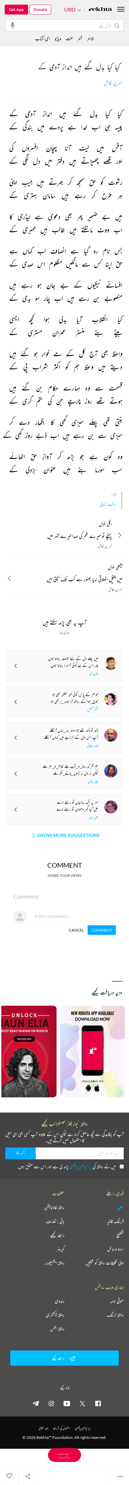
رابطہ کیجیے (57, 1235)
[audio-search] (12, 25)
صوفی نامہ (117, 1301)
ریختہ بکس (57, 1328)
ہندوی (59, 1301)
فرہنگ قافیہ (115, 1221)
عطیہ (120, 1207)
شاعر (90, 38)
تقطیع (120, 1235)
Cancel (76, 930)
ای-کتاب (42, 38)
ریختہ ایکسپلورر (54, 1262)
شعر (79, 38)
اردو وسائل (115, 1249)
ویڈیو (58, 38)
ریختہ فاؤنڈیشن (54, 1207)
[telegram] (35, 1403)
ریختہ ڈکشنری (55, 1315)
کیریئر (60, 1249)
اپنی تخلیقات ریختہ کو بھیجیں (105, 1262)
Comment (101, 930)
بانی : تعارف (55, 1221)
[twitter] (82, 1403)
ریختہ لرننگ (115, 1315)
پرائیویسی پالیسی (80, 1166)
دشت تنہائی (107, 504)
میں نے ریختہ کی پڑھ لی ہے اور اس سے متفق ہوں (67, 1166)
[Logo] (100, 10)
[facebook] (98, 1403)
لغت (69, 38)
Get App (16, 9)
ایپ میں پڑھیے (64, 1454)
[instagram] (51, 1403)
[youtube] (67, 1403)
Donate (40, 9)
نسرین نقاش (113, 83)
